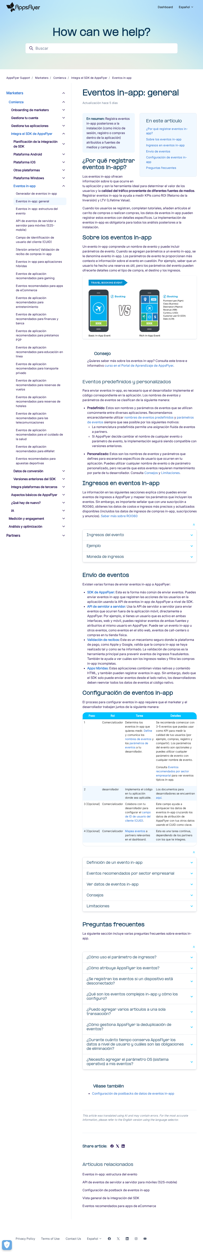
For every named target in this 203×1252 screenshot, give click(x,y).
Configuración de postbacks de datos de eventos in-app (133, 1093)
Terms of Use (50, 1239)
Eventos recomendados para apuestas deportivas (36, 461)
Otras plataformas (26, 170)
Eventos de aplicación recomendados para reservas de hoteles (38, 401)
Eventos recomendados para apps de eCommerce (119, 1206)
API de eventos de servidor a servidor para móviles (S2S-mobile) (129, 1182)
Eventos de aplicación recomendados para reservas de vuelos (38, 385)
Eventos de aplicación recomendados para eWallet (35, 449)
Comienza (59, 77)
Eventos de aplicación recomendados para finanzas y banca (37, 318)
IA (12, 511)
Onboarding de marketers (30, 110)
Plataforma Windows (28, 178)
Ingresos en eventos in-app (165, 145)
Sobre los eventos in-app (163, 139)
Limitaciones (170, 473)
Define (148, 730)
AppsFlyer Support (18, 77)
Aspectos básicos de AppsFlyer (34, 495)
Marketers (41, 77)
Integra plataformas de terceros (34, 487)
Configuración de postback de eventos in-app (116, 1190)
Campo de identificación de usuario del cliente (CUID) (35, 240)
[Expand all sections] (194, 524)
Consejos (151, 473)
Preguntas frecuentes (161, 168)
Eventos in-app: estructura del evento (109, 1174)
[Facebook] (112, 1146)
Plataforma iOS (24, 162)
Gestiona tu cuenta (24, 118)
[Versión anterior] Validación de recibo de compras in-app (37, 252)
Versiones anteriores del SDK (34, 479)
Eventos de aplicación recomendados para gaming (35, 276)
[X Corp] (117, 1146)
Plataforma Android (27, 154)
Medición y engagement (26, 518)
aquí (158, 797)
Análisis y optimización (25, 526)
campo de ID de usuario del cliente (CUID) (138, 816)
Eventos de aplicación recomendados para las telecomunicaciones (32, 418)
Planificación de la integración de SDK (35, 144)
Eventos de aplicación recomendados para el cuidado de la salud (39, 434)
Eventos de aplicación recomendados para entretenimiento (31, 302)
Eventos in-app (121, 77)
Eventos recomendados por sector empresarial (172, 771)
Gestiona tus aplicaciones (29, 126)
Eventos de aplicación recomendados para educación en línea (39, 351)
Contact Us (73, 1239)
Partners (13, 535)
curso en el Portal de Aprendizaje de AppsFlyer (139, 365)
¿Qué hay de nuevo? (26, 503)
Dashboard (165, 7)
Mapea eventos (135, 831)
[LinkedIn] (123, 1146)
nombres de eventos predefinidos (148, 417)
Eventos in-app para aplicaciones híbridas (39, 264)
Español (185, 7)
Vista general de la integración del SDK (110, 1198)
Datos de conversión (28, 471)
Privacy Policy (25, 1239)
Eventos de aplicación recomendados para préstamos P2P (37, 335)
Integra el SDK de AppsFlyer (89, 77)
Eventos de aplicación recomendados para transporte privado (37, 368)
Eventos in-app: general (32, 201)
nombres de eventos (138, 739)
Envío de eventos (158, 151)
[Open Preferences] (7, 1245)
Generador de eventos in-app (36, 193)
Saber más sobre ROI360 (119, 516)
